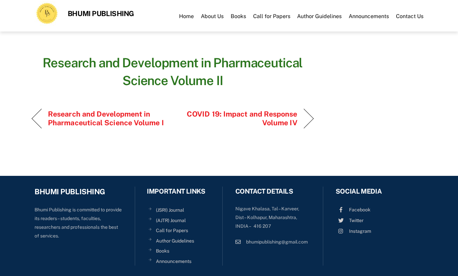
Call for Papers (271, 16)
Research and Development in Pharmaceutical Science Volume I (106, 118)
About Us (212, 16)
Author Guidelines (319, 16)
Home (186, 16)
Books (238, 16)
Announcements (369, 16)
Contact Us (409, 16)
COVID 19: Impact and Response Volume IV (239, 118)
